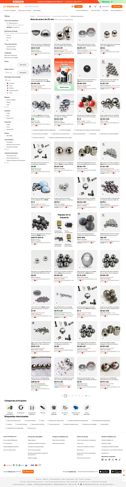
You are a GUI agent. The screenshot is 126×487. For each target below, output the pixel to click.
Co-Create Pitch (7, 443)
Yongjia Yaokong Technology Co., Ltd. (87, 279)
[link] (124, 470)
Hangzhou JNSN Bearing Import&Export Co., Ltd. (110, 51)
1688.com (45, 479)
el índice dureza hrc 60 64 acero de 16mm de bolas (88, 130)
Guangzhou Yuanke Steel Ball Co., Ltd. (41, 315)
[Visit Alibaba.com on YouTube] (116, 460)
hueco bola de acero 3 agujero (40, 133)
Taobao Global (70, 479)
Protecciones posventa (34, 450)
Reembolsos (80, 450)
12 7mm (42, 420)
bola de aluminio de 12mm (38, 424)
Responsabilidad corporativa (11, 446)
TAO (76, 479)
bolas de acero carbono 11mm (56, 420)
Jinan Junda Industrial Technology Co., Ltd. (87, 241)
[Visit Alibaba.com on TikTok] (120, 460)
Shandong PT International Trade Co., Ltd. (41, 205)
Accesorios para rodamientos (60, 16)
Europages (88, 479)
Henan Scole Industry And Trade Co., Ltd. (41, 124)
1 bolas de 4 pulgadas (65, 130)
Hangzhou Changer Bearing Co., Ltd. (109, 87)
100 (86, 395)
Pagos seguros (32, 440)
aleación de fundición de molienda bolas (78, 420)
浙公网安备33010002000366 (91, 484)
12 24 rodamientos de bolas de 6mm (101, 420)
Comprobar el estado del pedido (110, 446)
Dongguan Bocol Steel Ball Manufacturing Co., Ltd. (41, 53)
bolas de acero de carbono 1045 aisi (109, 133)
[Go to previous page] (62, 395)
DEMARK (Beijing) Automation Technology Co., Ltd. (87, 315)
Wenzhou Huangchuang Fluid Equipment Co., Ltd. (87, 386)
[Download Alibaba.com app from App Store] (104, 471)
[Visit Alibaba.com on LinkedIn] (106, 460)
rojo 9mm (9, 424)
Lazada (63, 479)
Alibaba (32, 16)
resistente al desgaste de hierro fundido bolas (44, 130)
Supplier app (72, 471)
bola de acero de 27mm (39, 137)
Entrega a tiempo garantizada (35, 446)
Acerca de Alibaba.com (9, 436)
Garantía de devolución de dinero (37, 443)
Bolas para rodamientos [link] (77, 16)
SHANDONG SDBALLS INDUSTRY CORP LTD (64, 205)
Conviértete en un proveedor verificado (112, 450)
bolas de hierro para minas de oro (61, 133)
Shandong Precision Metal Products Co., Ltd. (41, 171)
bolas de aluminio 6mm (79, 133)
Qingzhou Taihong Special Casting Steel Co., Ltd (41, 242)
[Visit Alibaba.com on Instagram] (113, 460)
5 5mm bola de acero (54, 424)
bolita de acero (32, 428)
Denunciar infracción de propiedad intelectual (86, 453)
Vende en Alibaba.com (107, 440)
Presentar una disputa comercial (85, 446)
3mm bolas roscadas (22, 424)
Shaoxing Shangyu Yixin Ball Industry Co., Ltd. (41, 351)
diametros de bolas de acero (71, 424)
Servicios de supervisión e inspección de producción (38, 453)
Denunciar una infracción (83, 458)
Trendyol (81, 479)
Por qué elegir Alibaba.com (10, 440)
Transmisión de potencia (43, 16)
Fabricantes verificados (58, 440)
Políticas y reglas (32, 458)
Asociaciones (105, 453)
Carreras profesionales (9, 450)
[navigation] (16, 206)
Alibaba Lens (11, 471)
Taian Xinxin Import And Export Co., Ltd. (64, 170)
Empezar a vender (106, 443)
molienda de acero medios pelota (15, 428)
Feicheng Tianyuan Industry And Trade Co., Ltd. (41, 279)
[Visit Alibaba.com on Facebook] (102, 460)
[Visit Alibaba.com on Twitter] (109, 460)
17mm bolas (93, 133)
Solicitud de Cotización (58, 443)
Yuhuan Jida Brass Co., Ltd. (84, 51)
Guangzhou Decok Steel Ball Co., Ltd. (64, 53)
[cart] (95, 6)
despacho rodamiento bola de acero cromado (61, 137)
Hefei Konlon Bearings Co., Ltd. (62, 385)
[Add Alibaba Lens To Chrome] (28, 471)
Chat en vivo (80, 443)
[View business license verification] (78, 484)
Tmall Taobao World (54, 479)
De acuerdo (23, 64)
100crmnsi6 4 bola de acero (14, 420)
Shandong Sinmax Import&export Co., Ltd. (110, 122)
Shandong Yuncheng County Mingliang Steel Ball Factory (87, 88)
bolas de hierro (105, 424)
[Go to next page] (89, 395)
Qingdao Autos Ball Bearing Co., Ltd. (86, 122)
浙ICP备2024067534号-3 (106, 484)
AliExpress (38, 479)
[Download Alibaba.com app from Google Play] (117, 471)
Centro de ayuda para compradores (86, 440)
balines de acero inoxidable (89, 424)
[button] (72, 6)
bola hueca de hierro (31, 420)
